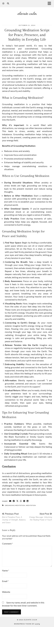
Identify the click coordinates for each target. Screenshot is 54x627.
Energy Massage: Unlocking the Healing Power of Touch (40, 517)
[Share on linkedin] (27, 501)
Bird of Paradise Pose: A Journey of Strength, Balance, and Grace (14, 518)
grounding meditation (15, 505)
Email (5, 581)
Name (5, 570)
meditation (31, 505)
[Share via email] (10, 501)
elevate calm (27, 14)
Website (6, 592)
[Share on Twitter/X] (17, 501)
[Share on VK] (24, 501)
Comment (7, 543)
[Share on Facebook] (14, 501)
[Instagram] (3, 3)
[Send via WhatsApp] (21, 501)
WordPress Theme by (27, 624)
